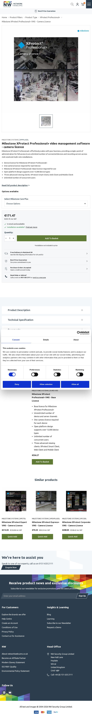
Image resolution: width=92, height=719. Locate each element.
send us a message (39, 277)
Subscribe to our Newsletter (59, 623)
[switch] (34, 374)
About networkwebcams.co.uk (15, 654)
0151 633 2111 (26, 277)
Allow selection (46, 384)
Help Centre (7, 619)
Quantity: (8, 232)
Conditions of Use (9, 627)
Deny (17, 384)
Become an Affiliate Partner (14, 658)
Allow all (75, 384)
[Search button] (72, 4)
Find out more (31, 227)
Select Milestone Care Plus (16, 199)
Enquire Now (11, 567)
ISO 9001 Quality (9, 667)
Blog (49, 614)
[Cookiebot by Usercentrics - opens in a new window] (78, 333)
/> (3, 27)
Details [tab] (46, 340)
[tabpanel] (46, 413)
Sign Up (82, 596)
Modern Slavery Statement (13, 662)
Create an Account (10, 623)
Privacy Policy (8, 632)
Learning (50, 619)
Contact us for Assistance (13, 636)
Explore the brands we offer (14, 614)
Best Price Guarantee (46, 11)
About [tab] (76, 340)
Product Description (19, 310)
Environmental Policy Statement (15, 671)
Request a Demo (54, 627)
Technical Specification (20, 319)
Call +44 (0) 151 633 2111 (62, 675)
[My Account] (77, 4)
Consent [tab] (16, 340)
